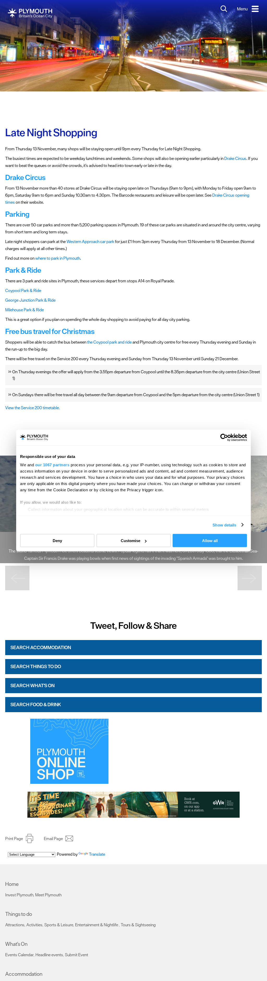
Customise (130, 540)
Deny (57, 540)
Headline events (49, 954)
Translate (97, 854)
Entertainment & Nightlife (97, 924)
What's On (16, 944)
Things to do (18, 914)
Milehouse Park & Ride (24, 309)
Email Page (53, 838)
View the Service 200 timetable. (32, 407)
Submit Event (76, 954)
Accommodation (24, 974)
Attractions (15, 924)
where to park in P (50, 258)
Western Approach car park (90, 241)
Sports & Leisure (58, 924)
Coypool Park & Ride (23, 290)
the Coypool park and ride (109, 342)
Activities (34, 924)
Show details (224, 525)
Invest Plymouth (19, 894)
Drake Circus (235, 158)
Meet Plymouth (48, 894)
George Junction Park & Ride (30, 300)
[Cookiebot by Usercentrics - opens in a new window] (224, 438)
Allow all (210, 540)
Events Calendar (19, 954)
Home (12, 884)
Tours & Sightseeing (138, 924)
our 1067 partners (52, 464)
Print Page (14, 838)
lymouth (73, 258)
